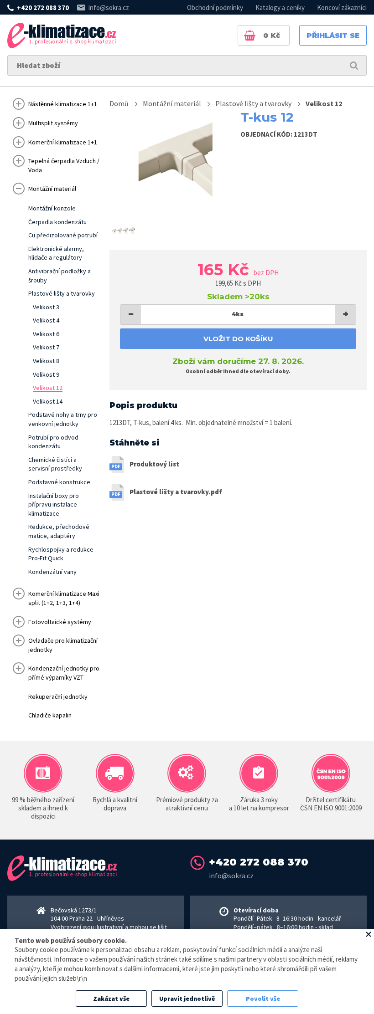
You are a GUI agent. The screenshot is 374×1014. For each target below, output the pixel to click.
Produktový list (154, 464)
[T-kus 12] (171, 159)
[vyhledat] (354, 65)
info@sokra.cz (108, 7)
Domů (119, 103)
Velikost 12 (324, 103)
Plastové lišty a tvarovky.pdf (176, 491)
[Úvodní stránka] (61, 35)
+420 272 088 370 (43, 7)
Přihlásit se (332, 35)
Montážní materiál (172, 103)
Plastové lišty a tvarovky (253, 103)
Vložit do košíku (238, 338)
